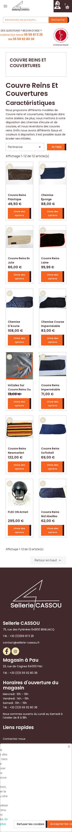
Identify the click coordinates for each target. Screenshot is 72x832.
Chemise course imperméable (52, 323)
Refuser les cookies (30, 824)
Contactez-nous (14, 739)
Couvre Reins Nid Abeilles (50, 513)
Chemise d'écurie (14, 323)
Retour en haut (48, 560)
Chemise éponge (47, 196)
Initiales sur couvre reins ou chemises (19, 386)
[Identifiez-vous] (57, 4)
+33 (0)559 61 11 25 (22, 636)
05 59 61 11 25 (33, 35)
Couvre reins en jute (19, 260)
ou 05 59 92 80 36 (21, 39)
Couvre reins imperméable (50, 386)
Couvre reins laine (50, 260)
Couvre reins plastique (17, 196)
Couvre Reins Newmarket (17, 450)
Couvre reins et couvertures (28, 63)
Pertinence (25, 147)
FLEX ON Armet (18, 512)
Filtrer (56, 147)
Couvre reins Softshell (50, 450)
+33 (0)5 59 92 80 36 (23, 673)
